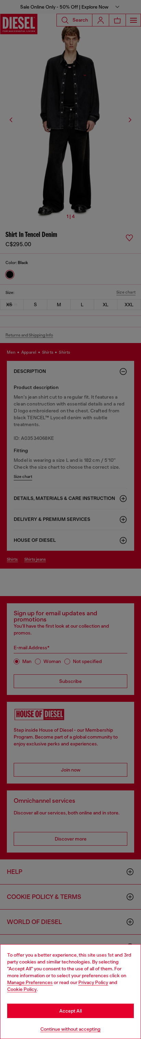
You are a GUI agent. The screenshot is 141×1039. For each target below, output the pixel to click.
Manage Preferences (30, 982)
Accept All (70, 1011)
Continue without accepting (70, 1029)
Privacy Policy (93, 982)
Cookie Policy (22, 989)
